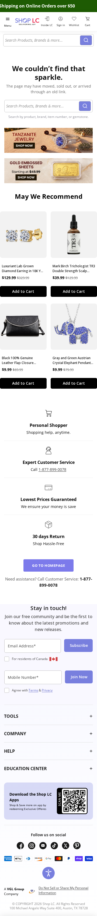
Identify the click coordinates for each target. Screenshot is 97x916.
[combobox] (42, 40)
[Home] (27, 21)
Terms (33, 690)
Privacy (47, 690)
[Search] (86, 40)
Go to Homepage (48, 565)
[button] (48, 716)
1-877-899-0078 (52, 469)
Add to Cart (23, 291)
